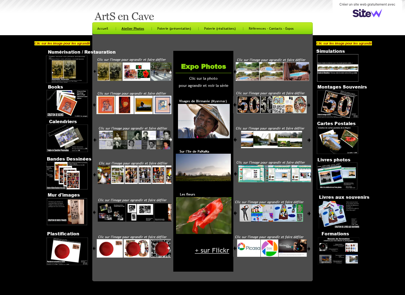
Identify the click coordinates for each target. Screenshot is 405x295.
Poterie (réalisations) (220, 28)
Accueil (102, 28)
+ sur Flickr (212, 250)
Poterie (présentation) (174, 28)
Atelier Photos (132, 28)
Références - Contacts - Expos (271, 28)
